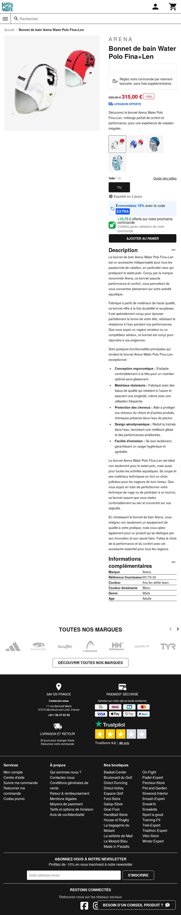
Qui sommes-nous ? (65, 772)
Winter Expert (153, 841)
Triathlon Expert (154, 830)
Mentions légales (63, 798)
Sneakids (149, 809)
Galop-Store (113, 803)
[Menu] (5, 18)
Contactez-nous (59, 701)
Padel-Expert (152, 777)
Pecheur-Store (153, 782)
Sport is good (152, 814)
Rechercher (29, 18)
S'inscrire (138, 875)
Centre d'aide (14, 777)
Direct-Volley (114, 788)
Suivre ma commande (21, 782)
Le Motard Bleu (116, 841)
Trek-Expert (151, 825)
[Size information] (119, 178)
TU (119, 187)
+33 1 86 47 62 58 (59, 715)
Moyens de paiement (66, 803)
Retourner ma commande (14, 790)
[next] (178, 630)
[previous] (170, 630)
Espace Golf (113, 793)
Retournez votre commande (57, 744)
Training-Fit (151, 819)
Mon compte (13, 772)
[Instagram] (96, 906)
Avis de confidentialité (67, 814)
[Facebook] (84, 906)
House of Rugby (116, 819)
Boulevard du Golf (118, 777)
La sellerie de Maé (118, 835)
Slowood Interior (155, 793)
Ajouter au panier (142, 238)
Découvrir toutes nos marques (90, 662)
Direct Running (115, 782)
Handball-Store (116, 814)
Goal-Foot (111, 809)
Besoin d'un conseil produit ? (133, 904)
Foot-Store (112, 798)
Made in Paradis (116, 846)
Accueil (9, 29)
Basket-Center (115, 772)
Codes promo (14, 798)
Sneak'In (149, 803)
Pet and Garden (154, 788)
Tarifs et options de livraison (71, 809)
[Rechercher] (16, 18)
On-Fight (149, 772)
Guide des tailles (165, 178)
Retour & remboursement (69, 793)
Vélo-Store (150, 835)
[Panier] (173, 6)
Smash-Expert (153, 798)
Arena (121, 38)
